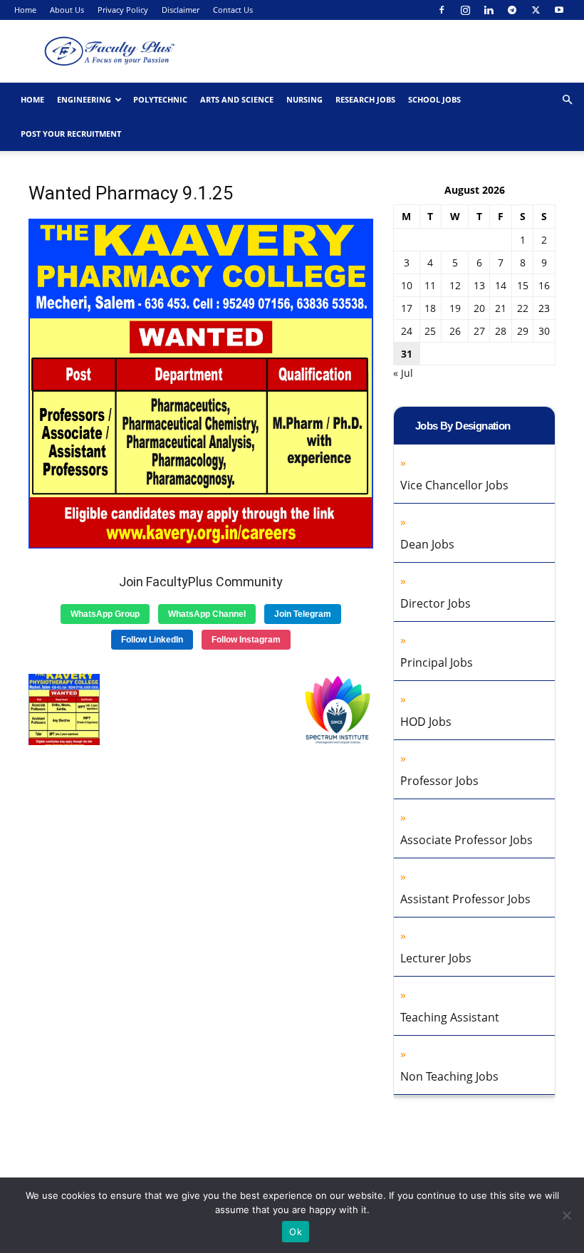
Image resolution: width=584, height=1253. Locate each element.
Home (25, 9)
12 (455, 285)
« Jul (403, 373)
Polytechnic (160, 99)
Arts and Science (236, 99)
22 (522, 308)
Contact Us (233, 9)
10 (406, 285)
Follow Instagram (246, 640)
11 (430, 285)
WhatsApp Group (105, 614)
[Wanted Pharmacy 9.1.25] (200, 545)
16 (544, 285)
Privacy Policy (123, 9)
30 (544, 331)
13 (479, 285)
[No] (566, 1215)
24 (406, 331)
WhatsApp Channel (207, 614)
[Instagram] (465, 10)
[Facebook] (441, 10)
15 (522, 285)
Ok (295, 1231)
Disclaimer (180, 9)
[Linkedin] (488, 10)
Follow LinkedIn (152, 640)
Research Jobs (365, 99)
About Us (67, 9)
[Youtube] (559, 10)
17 (406, 308)
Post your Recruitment (71, 133)
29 (522, 331)
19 (455, 308)
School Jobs (434, 99)
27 (479, 331)
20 (479, 308)
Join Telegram (302, 614)
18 (430, 308)
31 (406, 353)
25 (430, 331)
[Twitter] (535, 10)
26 (455, 331)
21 (500, 308)
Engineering (84, 99)
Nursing (304, 99)
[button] (567, 100)
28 (500, 331)
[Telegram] (512, 10)
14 (500, 285)
